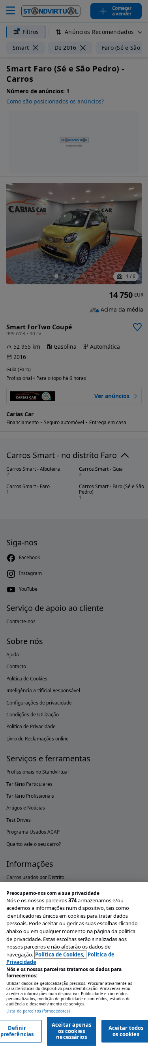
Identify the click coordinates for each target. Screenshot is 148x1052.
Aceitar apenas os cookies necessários (71, 1031)
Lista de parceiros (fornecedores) (38, 1011)
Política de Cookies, (60, 954)
